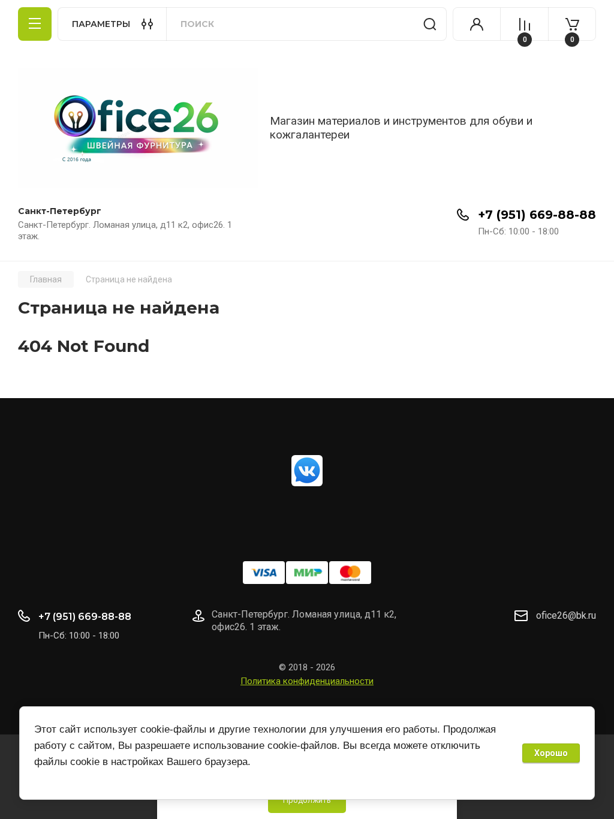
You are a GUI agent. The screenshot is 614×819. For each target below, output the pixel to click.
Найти (430, 24)
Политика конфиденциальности (307, 681)
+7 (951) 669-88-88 (537, 214)
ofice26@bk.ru (566, 615)
